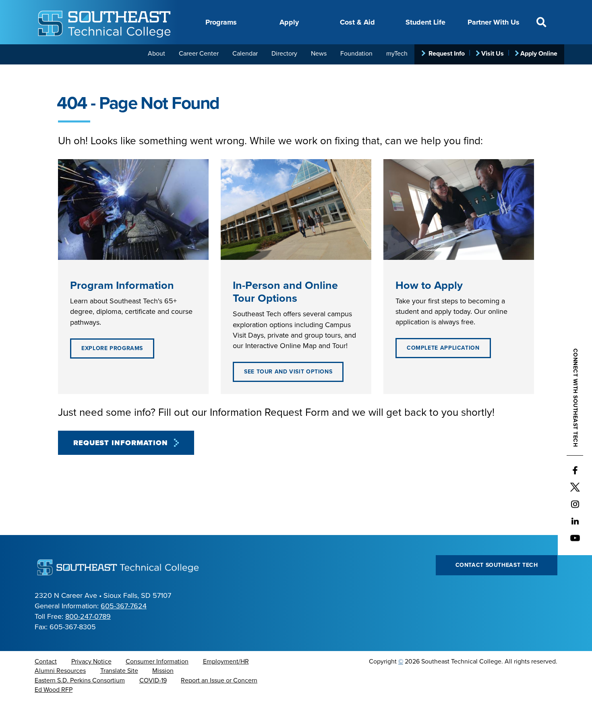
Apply (289, 22)
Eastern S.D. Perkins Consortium (80, 680)
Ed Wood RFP (53, 690)
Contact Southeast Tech (496, 565)
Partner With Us (494, 22)
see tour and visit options (288, 371)
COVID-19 (153, 680)
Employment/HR (226, 661)
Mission (163, 671)
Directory (284, 54)
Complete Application (443, 347)
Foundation (356, 54)
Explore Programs (112, 348)
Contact (46, 661)
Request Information (120, 442)
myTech (397, 54)
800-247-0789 (88, 616)
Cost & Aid (357, 22)
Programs (221, 22)
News (319, 54)
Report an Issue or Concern (219, 680)
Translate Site (119, 671)
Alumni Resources (60, 671)
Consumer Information (157, 661)
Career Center (199, 54)
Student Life (425, 22)
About (156, 54)
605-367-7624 (124, 605)
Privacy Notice (91, 661)
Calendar (245, 54)
